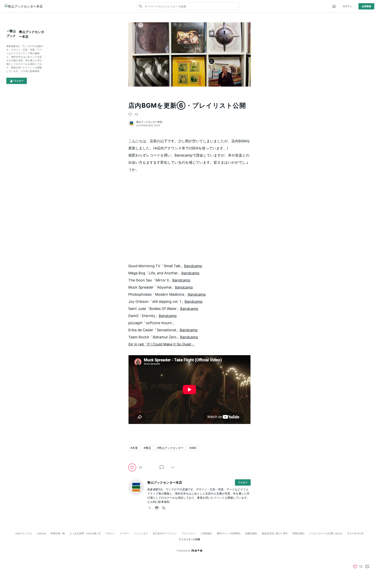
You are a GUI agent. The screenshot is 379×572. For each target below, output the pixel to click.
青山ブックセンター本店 (149, 121)
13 (136, 114)
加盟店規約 (251, 533)
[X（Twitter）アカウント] (149, 507)
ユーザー (124, 533)
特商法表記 (298, 533)
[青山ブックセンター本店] (24, 6)
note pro (41, 533)
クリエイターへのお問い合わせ (325, 533)
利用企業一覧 (58, 533)
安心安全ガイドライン (164, 533)
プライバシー (188, 533)
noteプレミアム (23, 533)
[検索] (140, 6)
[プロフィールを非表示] (8, 24)
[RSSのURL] (163, 507)
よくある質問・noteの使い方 (85, 533)
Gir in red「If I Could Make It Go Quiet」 (161, 344)
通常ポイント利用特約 (228, 533)
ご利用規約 (206, 533)
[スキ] (130, 114)
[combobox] (188, 6)
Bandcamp (193, 266)
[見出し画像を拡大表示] (189, 25)
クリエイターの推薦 (189, 539)
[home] (334, 6)
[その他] (172, 467)
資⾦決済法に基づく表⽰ (275, 533)
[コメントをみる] (161, 467)
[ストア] (156, 507)
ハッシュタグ (141, 533)
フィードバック (355, 533)
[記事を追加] (367, 566)
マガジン (110, 533)
